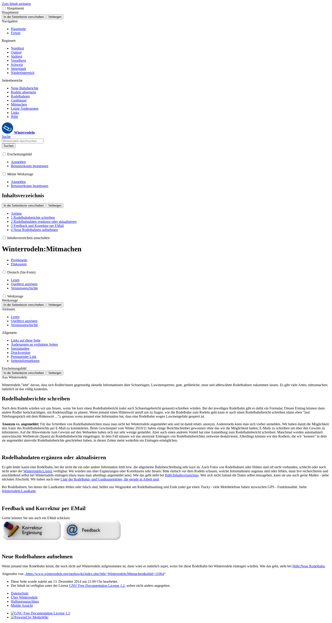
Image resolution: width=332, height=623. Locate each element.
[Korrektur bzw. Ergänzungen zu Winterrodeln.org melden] (32, 539)
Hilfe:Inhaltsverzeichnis (182, 475)
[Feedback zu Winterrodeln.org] (92, 539)
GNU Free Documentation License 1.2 (97, 585)
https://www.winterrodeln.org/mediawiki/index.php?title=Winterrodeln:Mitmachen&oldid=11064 (95, 574)
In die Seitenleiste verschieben (24, 17)
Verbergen (54, 17)
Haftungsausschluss (25, 601)
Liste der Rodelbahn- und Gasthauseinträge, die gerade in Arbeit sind (110, 479)
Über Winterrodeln (24, 597)
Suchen (9, 145)
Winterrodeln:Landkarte (19, 491)
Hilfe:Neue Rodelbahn (308, 566)
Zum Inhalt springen (16, 4)
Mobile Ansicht (22, 605)
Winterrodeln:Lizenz (37, 471)
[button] (4, 8)
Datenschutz (19, 593)
